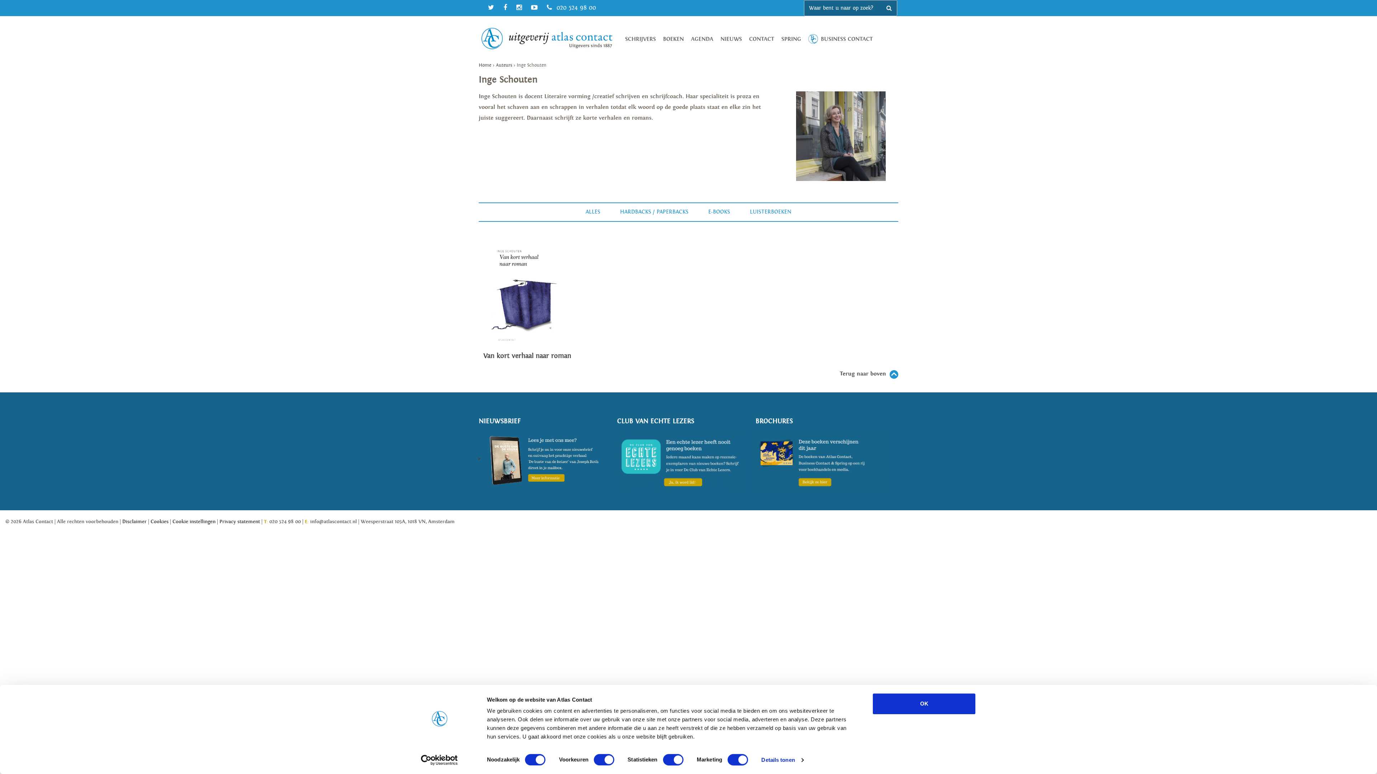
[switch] (604, 759)
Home (485, 65)
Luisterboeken (770, 212)
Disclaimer (134, 522)
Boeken (673, 39)
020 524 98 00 (575, 7)
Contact (761, 39)
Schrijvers (640, 39)
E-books (719, 212)
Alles (593, 212)
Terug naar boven (863, 374)
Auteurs (504, 65)
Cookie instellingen (194, 522)
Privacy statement (239, 522)
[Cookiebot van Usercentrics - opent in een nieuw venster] (439, 760)
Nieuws (731, 39)
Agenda (702, 39)
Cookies (160, 522)
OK (924, 704)
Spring (791, 39)
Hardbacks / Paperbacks (654, 212)
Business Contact (847, 39)
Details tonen (778, 760)
